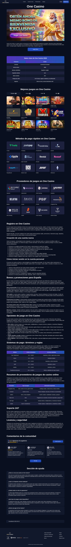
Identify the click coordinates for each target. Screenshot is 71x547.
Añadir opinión (58, 441)
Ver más (35, 460)
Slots (57, 93)
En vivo (27, 93)
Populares (13, 93)
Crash (42, 93)
